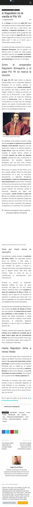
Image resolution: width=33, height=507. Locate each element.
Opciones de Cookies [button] (9, 503)
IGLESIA (4, 414)
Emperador (21, 412)
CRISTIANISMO (13, 412)
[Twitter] (8, 432)
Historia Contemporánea (13, 7)
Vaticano (5, 421)
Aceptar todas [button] (23, 503)
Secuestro (25, 419)
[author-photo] (16, 464)
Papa (4, 417)
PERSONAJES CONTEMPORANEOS (15, 417)
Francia (28, 412)
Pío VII (26, 417)
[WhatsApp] (16, 432)
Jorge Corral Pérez (8, 19)
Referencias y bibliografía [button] (12, 406)
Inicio (3, 7)
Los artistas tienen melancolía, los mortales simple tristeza (7, 446)
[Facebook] (4, 432)
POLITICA (5, 419)
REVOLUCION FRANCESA (15, 419)
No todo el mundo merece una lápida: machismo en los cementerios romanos (24, 446)
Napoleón (17, 10)
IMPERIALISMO (11, 414)
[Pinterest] (12, 432)
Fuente (18, 136)
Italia (18, 414)
